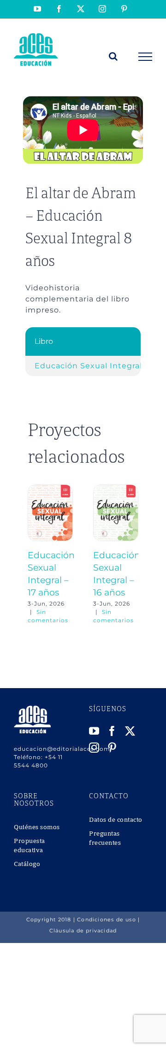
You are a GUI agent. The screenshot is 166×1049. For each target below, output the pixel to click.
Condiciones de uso (106, 919)
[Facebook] (112, 731)
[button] (35, 554)
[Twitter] (130, 731)
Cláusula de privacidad (83, 930)
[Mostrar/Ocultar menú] (145, 57)
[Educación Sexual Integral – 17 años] (50, 488)
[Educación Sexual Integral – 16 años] (115, 488)
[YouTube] (94, 731)
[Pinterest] (112, 748)
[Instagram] (94, 748)
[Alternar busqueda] (113, 56)
